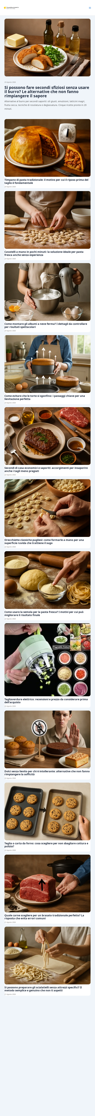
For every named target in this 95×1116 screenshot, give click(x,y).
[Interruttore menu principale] (90, 7)
